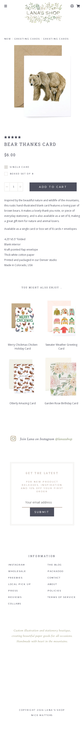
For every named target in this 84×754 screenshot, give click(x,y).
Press (13, 591)
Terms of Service (62, 597)
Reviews (15, 597)
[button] (12, 137)
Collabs (14, 604)
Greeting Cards (27, 39)
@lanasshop (63, 439)
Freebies (15, 578)
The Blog (55, 565)
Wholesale (17, 571)
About (52, 584)
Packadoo (56, 571)
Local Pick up (19, 584)
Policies (54, 591)
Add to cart (53, 186)
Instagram (16, 565)
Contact (54, 578)
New (7, 39)
